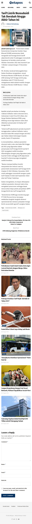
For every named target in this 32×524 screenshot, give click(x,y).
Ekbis (24, 7)
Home (3, 7)
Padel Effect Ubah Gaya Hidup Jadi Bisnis (15, 329)
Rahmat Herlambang (13, 24)
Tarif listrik (5, 210)
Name (3, 464)
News (18, 7)
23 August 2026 (5, 423)
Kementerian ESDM (11, 207)
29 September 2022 (8, 26)
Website (3, 480)
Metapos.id (21, 207)
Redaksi (13, 506)
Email (3, 472)
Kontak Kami (6, 506)
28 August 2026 (5, 303)
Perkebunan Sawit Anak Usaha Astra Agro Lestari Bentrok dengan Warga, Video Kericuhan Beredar (15, 97)
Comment (4, 442)
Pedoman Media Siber (23, 506)
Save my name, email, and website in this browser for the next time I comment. (15, 489)
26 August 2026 (5, 393)
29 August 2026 (5, 273)
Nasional (11, 7)
